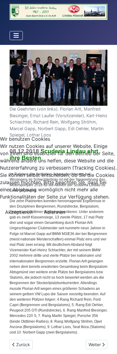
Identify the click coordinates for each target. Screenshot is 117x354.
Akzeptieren (18, 212)
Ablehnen (54, 212)
